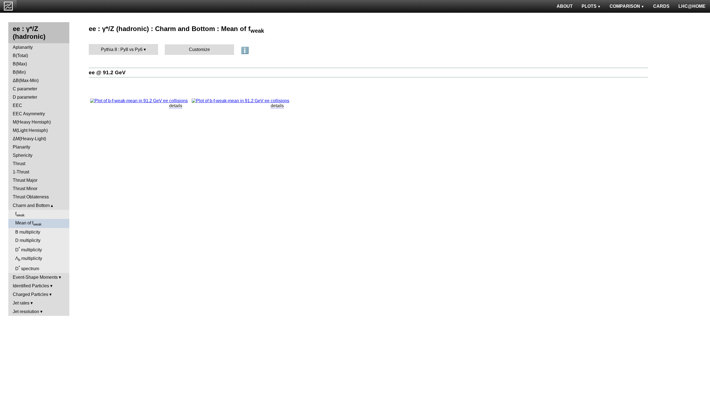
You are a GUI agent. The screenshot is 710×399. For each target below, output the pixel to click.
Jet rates (21, 303)
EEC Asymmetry (29, 113)
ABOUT (565, 6)
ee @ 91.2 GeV (107, 72)
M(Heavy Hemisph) (32, 122)
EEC (17, 105)
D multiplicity (27, 240)
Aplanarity (23, 47)
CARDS (661, 6)
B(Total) (20, 55)
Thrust (19, 163)
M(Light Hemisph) (30, 130)
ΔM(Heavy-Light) (29, 138)
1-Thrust (21, 172)
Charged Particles (30, 294)
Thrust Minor (25, 188)
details (175, 105)
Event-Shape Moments (35, 277)
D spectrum (27, 268)
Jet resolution (26, 311)
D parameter (25, 97)
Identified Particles (31, 285)
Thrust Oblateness (31, 197)
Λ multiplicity (28, 259)
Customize (199, 49)
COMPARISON (625, 6)
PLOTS (589, 6)
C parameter (25, 88)
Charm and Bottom (31, 205)
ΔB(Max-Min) (26, 80)
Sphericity (22, 155)
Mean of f (28, 223)
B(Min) (19, 72)
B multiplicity (27, 232)
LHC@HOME (692, 6)
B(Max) (20, 64)
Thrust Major (25, 180)
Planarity (21, 147)
